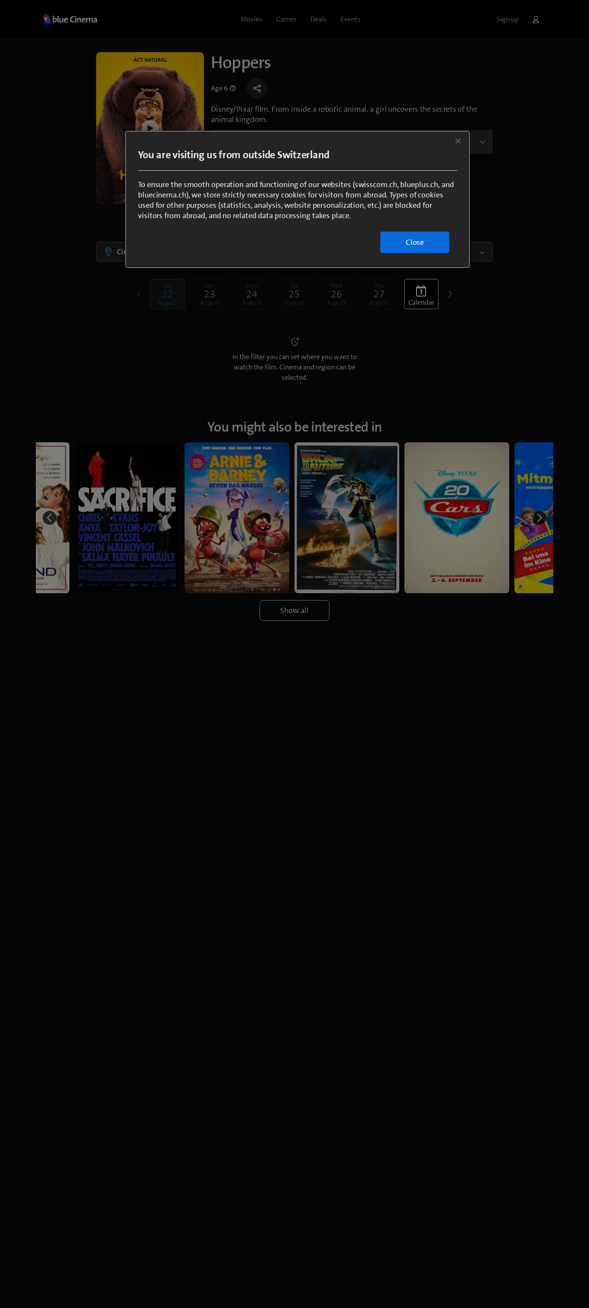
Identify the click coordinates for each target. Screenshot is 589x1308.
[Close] (457, 140)
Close (415, 242)
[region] (297, 199)
